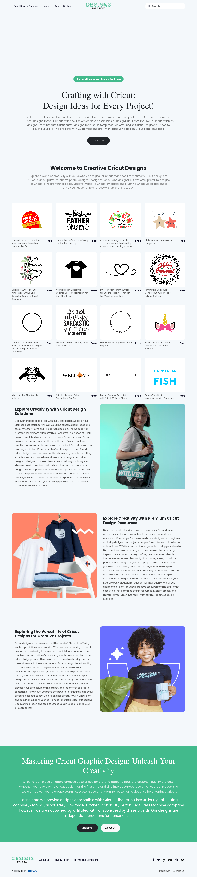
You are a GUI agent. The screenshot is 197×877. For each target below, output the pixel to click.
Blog (57, 6)
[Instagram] (158, 859)
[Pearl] (164, 859)
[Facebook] (153, 859)
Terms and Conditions (86, 860)
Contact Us (178, 870)
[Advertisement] (98, 34)
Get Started (98, 140)
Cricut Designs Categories (27, 6)
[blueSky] (182, 859)
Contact (67, 6)
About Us (110, 827)
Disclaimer (87, 827)
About (47, 6)
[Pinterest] (176, 859)
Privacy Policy (61, 860)
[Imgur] (170, 859)
